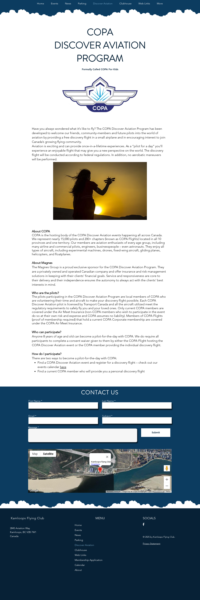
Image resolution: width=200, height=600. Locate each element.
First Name (34, 401)
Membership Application (88, 560)
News (78, 535)
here (63, 367)
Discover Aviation (84, 545)
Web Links (80, 555)
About (78, 570)
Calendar (80, 565)
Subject (106, 416)
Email (31, 416)
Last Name (108, 401)
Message (32, 427)
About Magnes (42, 263)
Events (78, 530)
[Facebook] (143, 524)
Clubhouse (81, 550)
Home (78, 525)
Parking (79, 540)
